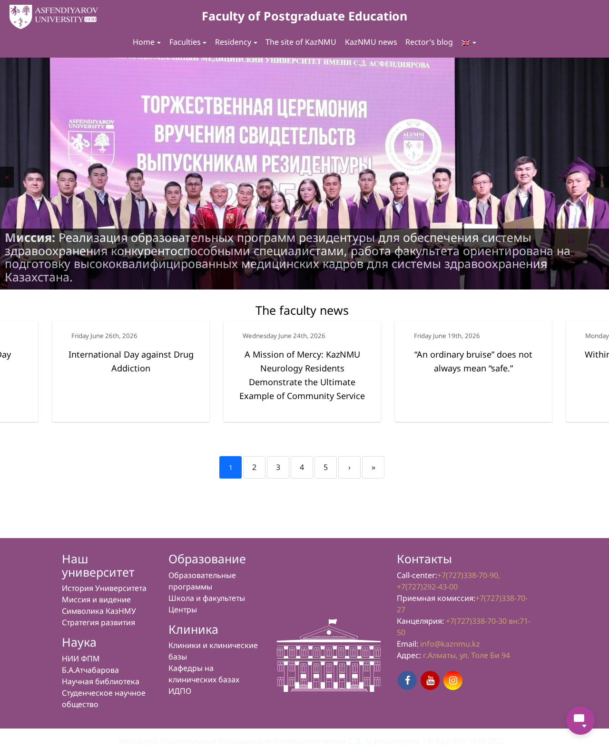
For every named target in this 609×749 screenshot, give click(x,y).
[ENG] (469, 42)
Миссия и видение (96, 599)
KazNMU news (371, 42)
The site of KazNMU (300, 42)
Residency (233, 42)
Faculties (185, 42)
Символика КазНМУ (99, 611)
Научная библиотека (100, 681)
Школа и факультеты (206, 598)
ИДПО (179, 691)
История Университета (104, 588)
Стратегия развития (98, 622)
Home (144, 42)
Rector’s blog (429, 42)
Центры (182, 609)
